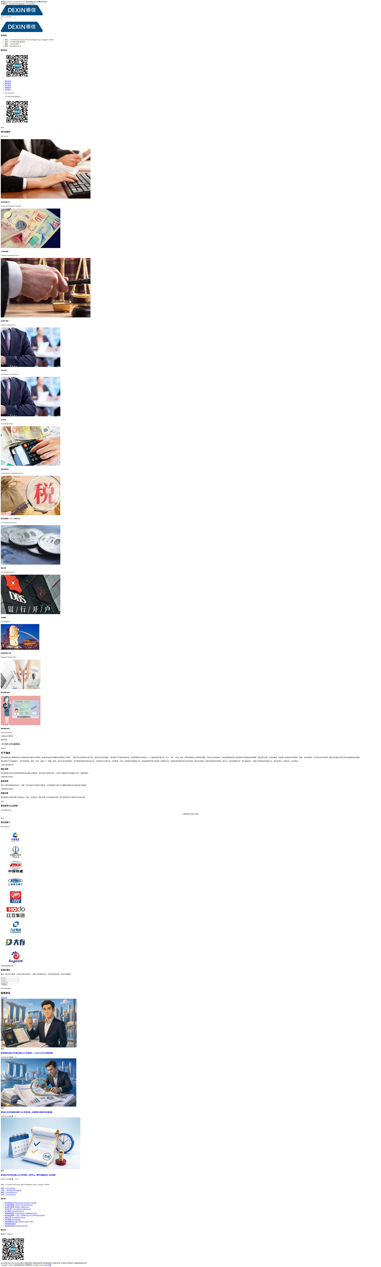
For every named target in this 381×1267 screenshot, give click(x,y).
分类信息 (64, 1263)
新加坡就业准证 (16, 1226)
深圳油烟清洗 (47, 1263)
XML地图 (47, 1265)
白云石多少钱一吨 (7, 1263)
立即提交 (4, 984)
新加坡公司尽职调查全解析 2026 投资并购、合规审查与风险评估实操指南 (26, 1112)
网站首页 (8, 81)
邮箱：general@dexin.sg (9, 1192)
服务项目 (8, 83)
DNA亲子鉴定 (19, 1263)
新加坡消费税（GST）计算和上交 (25, 1215)
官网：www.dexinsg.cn (8, 1194)
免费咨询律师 (37, 1263)
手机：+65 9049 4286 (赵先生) (11, 1190)
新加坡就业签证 (10, 1223)
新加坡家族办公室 (19, 1221)
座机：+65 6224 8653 (8, 1188)
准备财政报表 (21, 1213)
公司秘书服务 (19, 1205)
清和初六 (70, 1263)
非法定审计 (18, 1209)
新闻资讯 (8, 87)
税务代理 (15, 1217)
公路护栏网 (56, 1263)
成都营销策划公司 (80, 1263)
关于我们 (8, 85)
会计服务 (14, 1211)
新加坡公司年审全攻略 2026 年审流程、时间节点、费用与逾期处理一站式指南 (28, 1175)
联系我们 (8, 89)
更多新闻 (4, 997)
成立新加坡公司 (21, 1203)
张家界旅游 (28, 1263)
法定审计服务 (17, 1207)
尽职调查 (13, 1219)
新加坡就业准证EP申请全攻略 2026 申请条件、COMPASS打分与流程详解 (27, 1053)
